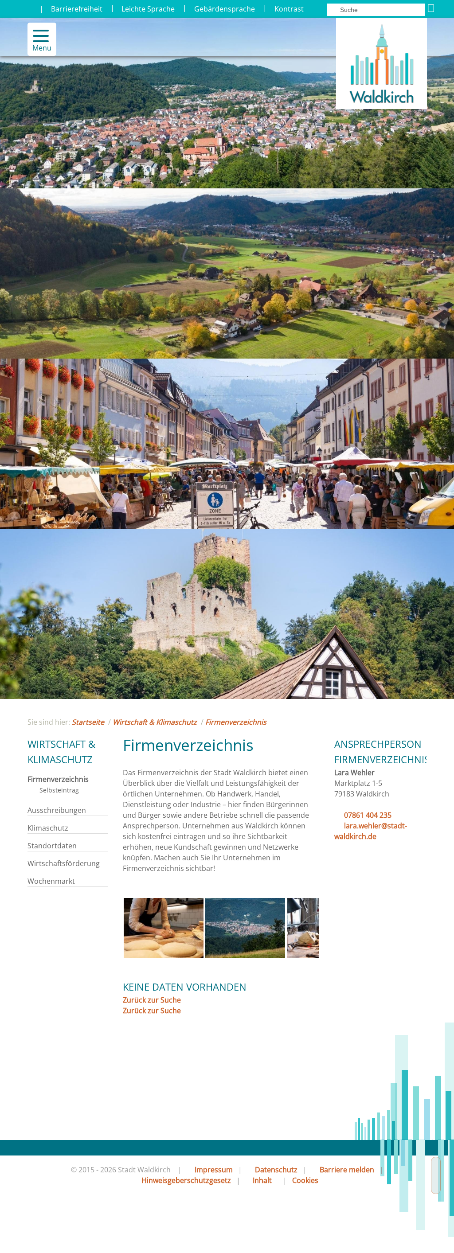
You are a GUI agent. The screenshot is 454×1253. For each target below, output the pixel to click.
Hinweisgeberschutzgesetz (186, 1180)
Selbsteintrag (59, 790)
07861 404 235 (367, 815)
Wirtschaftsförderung (63, 863)
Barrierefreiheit (76, 9)
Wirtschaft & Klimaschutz (155, 722)
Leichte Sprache (148, 9)
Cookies (305, 1180)
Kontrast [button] (289, 9)
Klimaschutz (47, 828)
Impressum (214, 1170)
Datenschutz (276, 1170)
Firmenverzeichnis (235, 722)
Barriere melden (347, 1170)
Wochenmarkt (51, 881)
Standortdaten (52, 846)
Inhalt (262, 1180)
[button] (37, 36)
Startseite (88, 722)
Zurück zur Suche (152, 1000)
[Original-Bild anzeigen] (164, 955)
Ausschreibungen (56, 810)
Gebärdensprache (224, 9)
